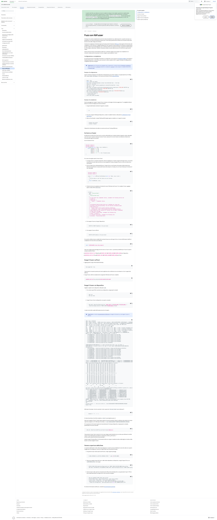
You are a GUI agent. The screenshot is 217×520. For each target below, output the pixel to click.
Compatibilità (41, 7)
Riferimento (68, 7)
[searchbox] (7, 11)
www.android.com (153, 507)
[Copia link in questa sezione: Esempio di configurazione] (98, 72)
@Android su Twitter (87, 502)
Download (18, 505)
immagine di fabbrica (122, 58)
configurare (98, 66)
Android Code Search (22, 1)
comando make (91, 68)
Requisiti (18, 503)
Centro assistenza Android (155, 502)
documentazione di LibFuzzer (103, 314)
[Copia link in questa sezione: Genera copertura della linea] (104, 445)
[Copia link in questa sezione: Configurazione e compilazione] (102, 56)
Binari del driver (116, 76)
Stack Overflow (153, 511)
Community (29, 517)
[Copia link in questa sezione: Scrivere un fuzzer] (97, 133)
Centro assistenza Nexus (154, 505)
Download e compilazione (126, 65)
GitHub (18, 512)
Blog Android (85, 505)
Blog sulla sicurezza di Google (88, 507)
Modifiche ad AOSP (105, 18)
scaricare (112, 66)
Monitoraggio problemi (154, 512)
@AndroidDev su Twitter (87, 503)
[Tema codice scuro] (130, 79)
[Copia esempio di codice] (132, 79)
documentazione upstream (109, 486)
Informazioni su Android (21, 517)
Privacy (42, 517)
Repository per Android (21, 502)
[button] (6, 18)
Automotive (60, 7)
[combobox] (194, 1)
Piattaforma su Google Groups (88, 509)
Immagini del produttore (21, 509)
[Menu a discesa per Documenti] (15, 1)
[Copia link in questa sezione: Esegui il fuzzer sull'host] (101, 260)
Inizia (212, 17)
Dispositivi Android (51, 7)
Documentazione (5, 4)
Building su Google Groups (88, 511)
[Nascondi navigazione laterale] (13, 518)
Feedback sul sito (48, 517)
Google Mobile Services (154, 509)
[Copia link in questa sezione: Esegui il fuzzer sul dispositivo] (105, 285)
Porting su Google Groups (88, 512)
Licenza (38, 517)
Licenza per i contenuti (116, 492)
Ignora (205, 17)
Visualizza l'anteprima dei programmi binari (24, 507)
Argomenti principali (31, 7)
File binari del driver (20, 511)
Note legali (34, 517)
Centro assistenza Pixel (154, 503)
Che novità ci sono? (5, 7)
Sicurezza (22, 7)
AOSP (85, 31)
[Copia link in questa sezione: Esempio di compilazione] (97, 100)
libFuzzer (117, 44)
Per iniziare (14, 7)
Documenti (12, 1)
